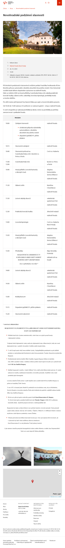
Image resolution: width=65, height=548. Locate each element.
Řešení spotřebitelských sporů (38, 540)
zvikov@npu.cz (22, 513)
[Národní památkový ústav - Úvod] (8, 2)
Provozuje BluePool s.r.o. (9, 544)
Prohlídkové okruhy (39, 513)
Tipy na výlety (37, 523)
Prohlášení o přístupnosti (21, 540)
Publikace (5, 512)
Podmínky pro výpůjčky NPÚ (24, 542)
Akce (4, 506)
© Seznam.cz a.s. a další (55, 496)
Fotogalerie (52, 511)
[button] (32, 481)
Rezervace (36, 518)
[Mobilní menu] (59, 3)
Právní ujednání (7, 540)
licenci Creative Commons (41, 529)
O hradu (51, 508)
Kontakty (5, 517)
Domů (4, 504)
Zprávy (5, 509)
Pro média (5, 514)
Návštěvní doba (38, 515)
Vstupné (36, 521)
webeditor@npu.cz (40, 542)
